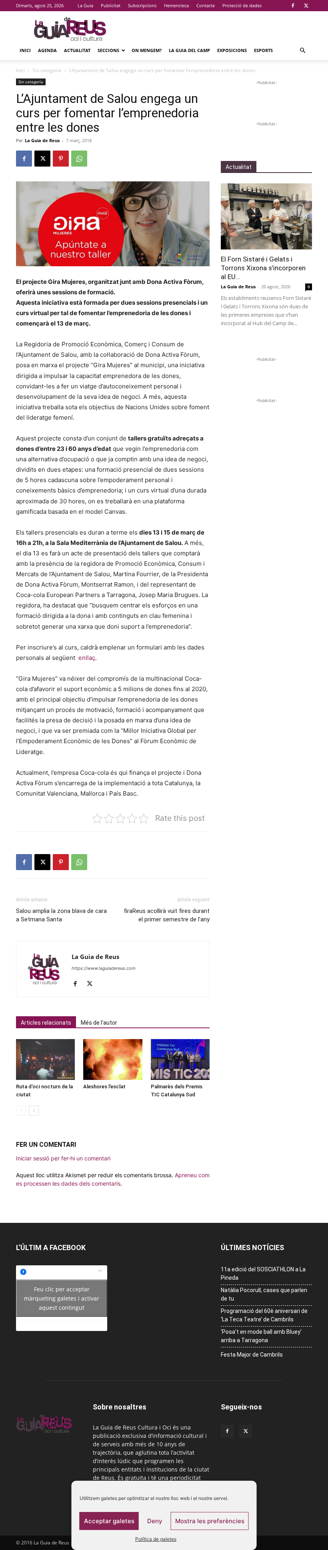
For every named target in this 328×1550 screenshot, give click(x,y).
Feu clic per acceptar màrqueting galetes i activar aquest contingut (61, 1298)
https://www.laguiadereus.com (104, 968)
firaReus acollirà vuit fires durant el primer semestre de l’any (167, 915)
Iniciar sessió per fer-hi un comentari (63, 1158)
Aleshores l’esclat (104, 1087)
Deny (154, 1521)
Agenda (47, 50)
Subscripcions (142, 5)
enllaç (86, 657)
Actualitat (77, 50)
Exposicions (232, 50)
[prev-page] (21, 1111)
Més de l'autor (99, 1022)
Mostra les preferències (209, 1521)
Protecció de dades (242, 5)
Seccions (108, 50)
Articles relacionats (46, 1022)
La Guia (85, 5)
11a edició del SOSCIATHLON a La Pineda (263, 1273)
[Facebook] (293, 5)
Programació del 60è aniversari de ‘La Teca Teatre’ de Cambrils (264, 1315)
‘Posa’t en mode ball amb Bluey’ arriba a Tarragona (261, 1336)
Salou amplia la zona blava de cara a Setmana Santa (61, 915)
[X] (306, 5)
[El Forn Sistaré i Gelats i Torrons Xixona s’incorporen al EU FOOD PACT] (266, 216)
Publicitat (110, 5)
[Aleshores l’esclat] (112, 1059)
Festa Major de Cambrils (252, 1354)
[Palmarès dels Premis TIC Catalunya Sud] (180, 1059)
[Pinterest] (61, 159)
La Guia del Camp (189, 50)
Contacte (205, 5)
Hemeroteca (176, 5)
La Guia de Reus (42, 140)
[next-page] (34, 1111)
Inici (25, 50)
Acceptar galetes (109, 1521)
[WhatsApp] (79, 159)
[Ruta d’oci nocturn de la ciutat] (45, 1059)
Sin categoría (47, 70)
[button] (302, 50)
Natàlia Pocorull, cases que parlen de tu (264, 1294)
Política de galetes (155, 1539)
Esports (263, 50)
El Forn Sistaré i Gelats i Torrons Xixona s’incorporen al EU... (263, 268)
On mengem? (147, 50)
